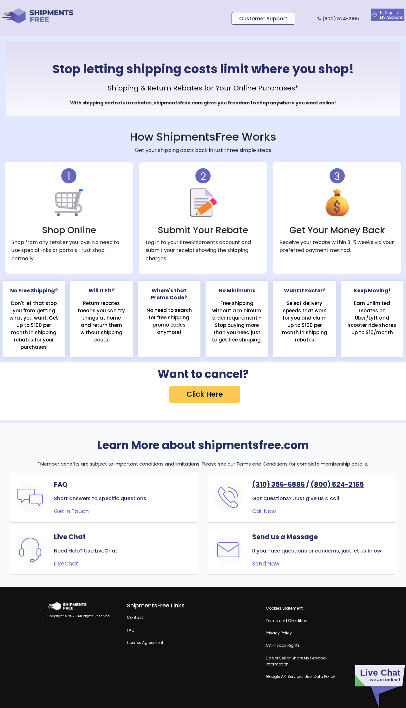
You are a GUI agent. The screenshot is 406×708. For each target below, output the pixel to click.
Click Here (205, 394)
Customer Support (263, 18)
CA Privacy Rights (283, 645)
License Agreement (145, 642)
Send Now (265, 563)
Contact (135, 617)
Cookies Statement (284, 608)
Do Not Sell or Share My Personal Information (296, 661)
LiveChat (66, 563)
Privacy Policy (279, 633)
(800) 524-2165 (340, 19)
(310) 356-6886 (278, 484)
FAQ (130, 630)
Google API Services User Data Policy (300, 676)
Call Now (264, 511)
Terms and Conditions (288, 620)
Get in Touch (71, 511)
